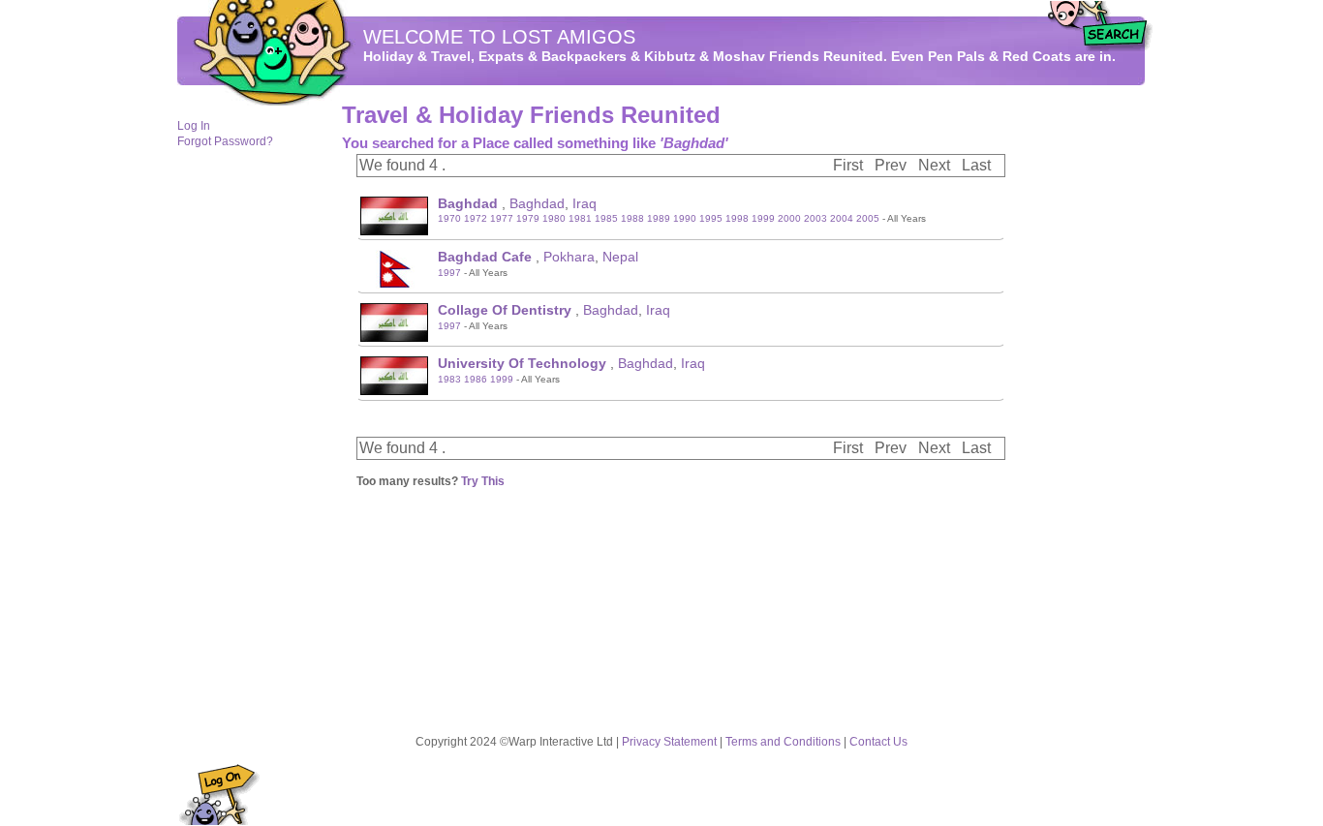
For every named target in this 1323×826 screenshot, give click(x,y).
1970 (449, 218)
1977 (501, 218)
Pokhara (569, 256)
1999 (763, 218)
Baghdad (537, 203)
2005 (867, 218)
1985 (606, 218)
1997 (449, 272)
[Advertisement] (1088, 397)
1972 (475, 218)
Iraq (584, 203)
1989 (658, 218)
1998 (737, 218)
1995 (711, 218)
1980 (554, 218)
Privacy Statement (669, 742)
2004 (841, 218)
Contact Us (878, 742)
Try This (483, 481)
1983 (449, 379)
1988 (632, 218)
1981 (580, 218)
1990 (684, 218)
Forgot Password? (225, 141)
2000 (789, 218)
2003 (815, 218)
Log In (193, 126)
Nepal (620, 256)
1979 (527, 218)
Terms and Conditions (783, 742)
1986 (475, 379)
